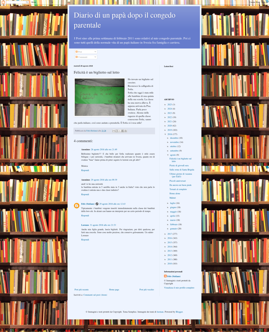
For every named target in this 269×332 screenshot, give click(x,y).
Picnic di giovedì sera (179, 165)
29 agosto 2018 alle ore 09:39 (104, 179)
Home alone (175, 193)
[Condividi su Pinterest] (125, 130)
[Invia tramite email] (113, 130)
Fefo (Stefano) (88, 203)
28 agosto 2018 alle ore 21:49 (104, 149)
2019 (170, 129)
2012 (170, 255)
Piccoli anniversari (178, 180)
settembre (174, 150)
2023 (170, 112)
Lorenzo (85, 225)
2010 (170, 263)
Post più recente (82, 289)
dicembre (174, 137)
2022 (170, 117)
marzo (173, 219)
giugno (173, 207)
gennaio (174, 228)
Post (80, 51)
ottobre (173, 146)
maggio (173, 211)
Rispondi (85, 170)
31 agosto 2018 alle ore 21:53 (103, 224)
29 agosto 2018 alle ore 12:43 (112, 203)
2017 (170, 233)
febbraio (174, 224)
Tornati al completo (178, 189)
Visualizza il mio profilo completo (179, 287)
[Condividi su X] (119, 130)
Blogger (179, 311)
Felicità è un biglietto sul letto (180, 160)
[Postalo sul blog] (116, 130)
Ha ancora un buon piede (180, 184)
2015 (170, 242)
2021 (170, 121)
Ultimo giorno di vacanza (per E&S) (181, 175)
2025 (170, 104)
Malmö (173, 197)
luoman (160, 311)
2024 (170, 108)
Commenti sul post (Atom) (95, 294)
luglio (173, 203)
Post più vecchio (146, 289)
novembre (174, 142)
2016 (170, 238)
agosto (173, 154)
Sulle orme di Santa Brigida (182, 169)
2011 (170, 259)
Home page (114, 289)
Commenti (82, 57)
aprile (173, 215)
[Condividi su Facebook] (122, 130)
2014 (170, 246)
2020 (170, 125)
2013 (170, 250)
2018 (170, 134)
